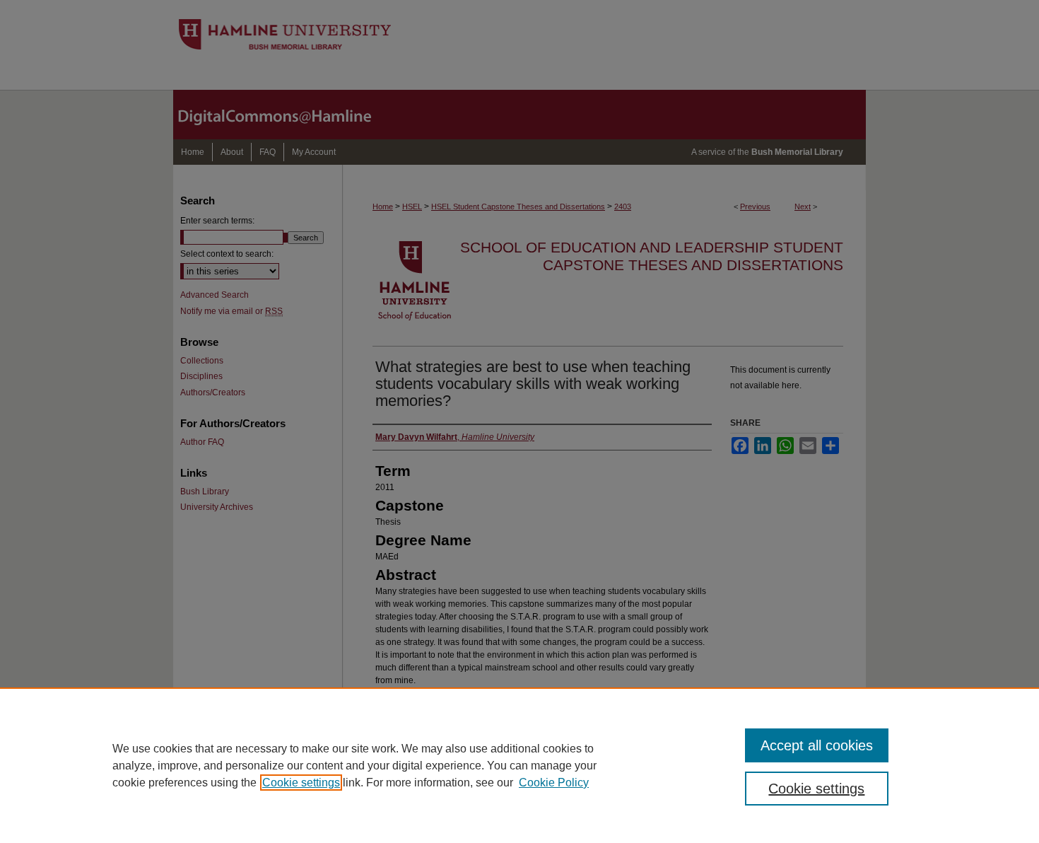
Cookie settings (301, 783)
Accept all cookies (817, 745)
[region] (519, 765)
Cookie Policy (554, 783)
